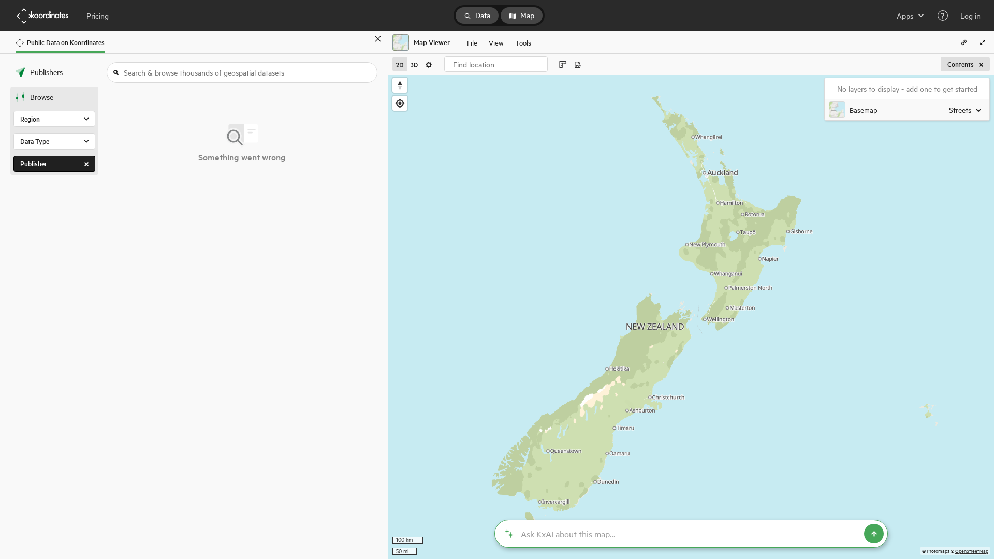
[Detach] (363, 39)
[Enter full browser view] (982, 42)
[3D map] (414, 64)
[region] (691, 317)
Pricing (97, 15)
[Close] (378, 39)
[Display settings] (428, 64)
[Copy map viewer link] (964, 42)
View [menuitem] (496, 42)
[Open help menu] (942, 15)
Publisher (33, 163)
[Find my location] (399, 103)
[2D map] (399, 64)
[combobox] (496, 64)
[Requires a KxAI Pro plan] (691, 533)
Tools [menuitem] (523, 42)
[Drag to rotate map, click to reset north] (399, 85)
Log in (970, 15)
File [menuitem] (472, 42)
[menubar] (499, 42)
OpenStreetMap (971, 550)
